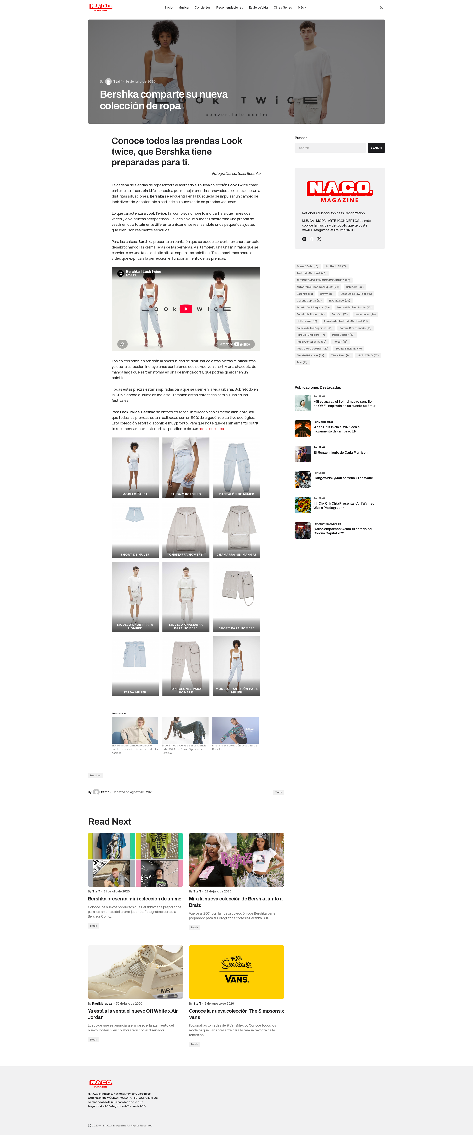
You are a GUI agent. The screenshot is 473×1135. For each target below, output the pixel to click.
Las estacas (365, 314)
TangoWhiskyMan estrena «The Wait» (344, 478)
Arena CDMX (308, 266)
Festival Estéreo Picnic (354, 307)
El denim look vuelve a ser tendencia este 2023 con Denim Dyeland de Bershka (184, 749)
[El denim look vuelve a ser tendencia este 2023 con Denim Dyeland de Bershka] (185, 730)
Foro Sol (340, 314)
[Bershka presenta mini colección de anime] (135, 860)
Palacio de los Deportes (315, 328)
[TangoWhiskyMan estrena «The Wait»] (303, 479)
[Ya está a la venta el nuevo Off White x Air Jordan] (135, 972)
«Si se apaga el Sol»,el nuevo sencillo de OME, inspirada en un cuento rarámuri (345, 404)
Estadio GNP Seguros (313, 307)
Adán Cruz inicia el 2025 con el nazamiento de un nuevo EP (337, 429)
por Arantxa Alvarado (327, 523)
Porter (340, 341)
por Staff (319, 447)
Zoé (302, 362)
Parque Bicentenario (356, 328)
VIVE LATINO (368, 355)
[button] (381, 7)
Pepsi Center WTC (312, 341)
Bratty (327, 294)
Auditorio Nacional (312, 273)
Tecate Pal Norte (310, 355)
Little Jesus (307, 321)
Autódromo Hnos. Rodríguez (318, 287)
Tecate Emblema (348, 348)
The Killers (341, 355)
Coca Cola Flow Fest (356, 294)
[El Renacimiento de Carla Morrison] (303, 454)
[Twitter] (319, 239)
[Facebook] (311, 239)
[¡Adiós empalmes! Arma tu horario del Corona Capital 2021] (303, 530)
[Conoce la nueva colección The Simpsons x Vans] (236, 972)
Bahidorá (355, 287)
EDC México (339, 300)
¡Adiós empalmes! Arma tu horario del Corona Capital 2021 (343, 531)
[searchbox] (330, 148)
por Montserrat (323, 422)
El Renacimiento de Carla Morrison (340, 452)
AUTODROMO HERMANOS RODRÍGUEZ (324, 280)
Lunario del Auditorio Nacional (346, 321)
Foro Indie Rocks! (311, 314)
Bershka (95, 775)
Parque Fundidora (311, 334)
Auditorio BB (336, 266)
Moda (278, 792)
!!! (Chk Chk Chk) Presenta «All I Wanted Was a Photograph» (344, 506)
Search (376, 147)
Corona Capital (309, 300)
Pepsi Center (343, 334)
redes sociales (211, 428)
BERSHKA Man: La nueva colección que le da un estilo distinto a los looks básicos (135, 749)
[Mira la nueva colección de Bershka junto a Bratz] (236, 860)
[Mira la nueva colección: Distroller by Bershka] (235, 730)
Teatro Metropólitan (313, 348)
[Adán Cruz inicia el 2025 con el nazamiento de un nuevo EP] (303, 428)
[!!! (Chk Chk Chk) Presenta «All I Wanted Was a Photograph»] (303, 505)
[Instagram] (304, 239)
